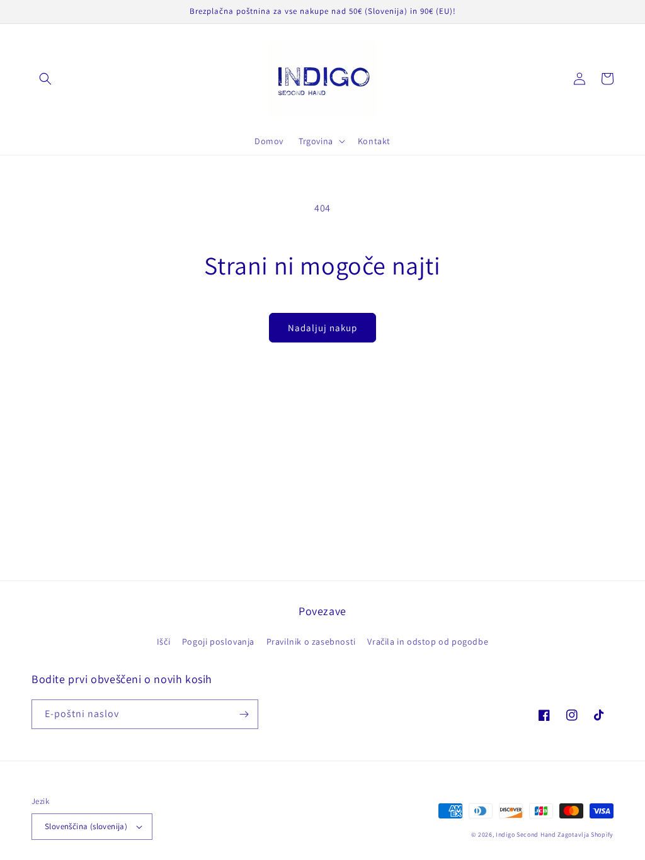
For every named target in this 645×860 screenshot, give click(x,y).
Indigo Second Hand (526, 834)
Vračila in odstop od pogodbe (427, 641)
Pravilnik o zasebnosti (311, 641)
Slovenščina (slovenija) (86, 826)
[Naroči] (244, 714)
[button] (45, 79)
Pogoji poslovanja (218, 641)
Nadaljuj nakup (322, 328)
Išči (163, 641)
